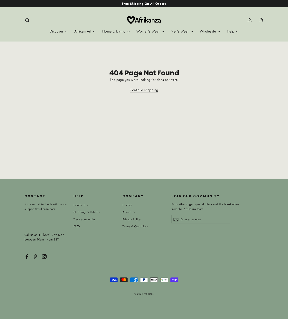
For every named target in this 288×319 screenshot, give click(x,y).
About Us (128, 212)
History (127, 205)
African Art (83, 31)
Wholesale (208, 31)
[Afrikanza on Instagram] (44, 256)
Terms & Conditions (135, 226)
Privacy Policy (131, 219)
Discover (57, 31)
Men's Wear (180, 31)
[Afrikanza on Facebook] (26, 256)
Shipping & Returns (86, 212)
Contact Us (80, 205)
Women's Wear (148, 31)
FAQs (77, 226)
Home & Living (114, 31)
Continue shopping (144, 90)
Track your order (84, 219)
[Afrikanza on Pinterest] (35, 256)
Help (231, 31)
